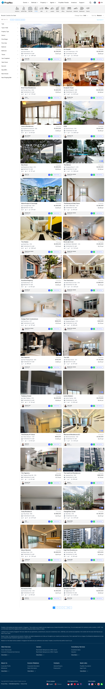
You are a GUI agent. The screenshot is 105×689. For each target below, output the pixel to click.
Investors (74, 2)
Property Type (5, 31)
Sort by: (97, 15)
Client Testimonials (6, 650)
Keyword (4, 66)
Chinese (59, 684)
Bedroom (4, 47)
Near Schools (5, 73)
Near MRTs (4, 69)
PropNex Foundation (85, 666)
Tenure (3, 54)
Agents (52, 2)
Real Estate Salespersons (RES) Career (46, 650)
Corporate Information (33, 666)
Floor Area (4, 43)
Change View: (80, 15)
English (51, 684)
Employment (57, 668)
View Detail (57, 59)
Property (43, 2)
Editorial (33, 2)
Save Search (100, 19)
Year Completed (6, 58)
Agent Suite (83, 668)
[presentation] (58, 46)
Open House (5, 62)
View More (4, 655)
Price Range (5, 39)
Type (3, 24)
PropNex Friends (63, 2)
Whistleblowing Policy (14, 683)
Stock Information (32, 668)
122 (68, 607)
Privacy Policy (4, 683)
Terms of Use (24, 683)
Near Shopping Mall (6, 77)
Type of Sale (5, 27)
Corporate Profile (6, 666)
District (3, 35)
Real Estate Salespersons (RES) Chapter (47, 652)
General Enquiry (58, 666)
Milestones (4, 668)
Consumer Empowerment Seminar (10, 652)
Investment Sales (75, 650)
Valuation (73, 652)
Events (25, 2)
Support (81, 2)
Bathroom (4, 50)
